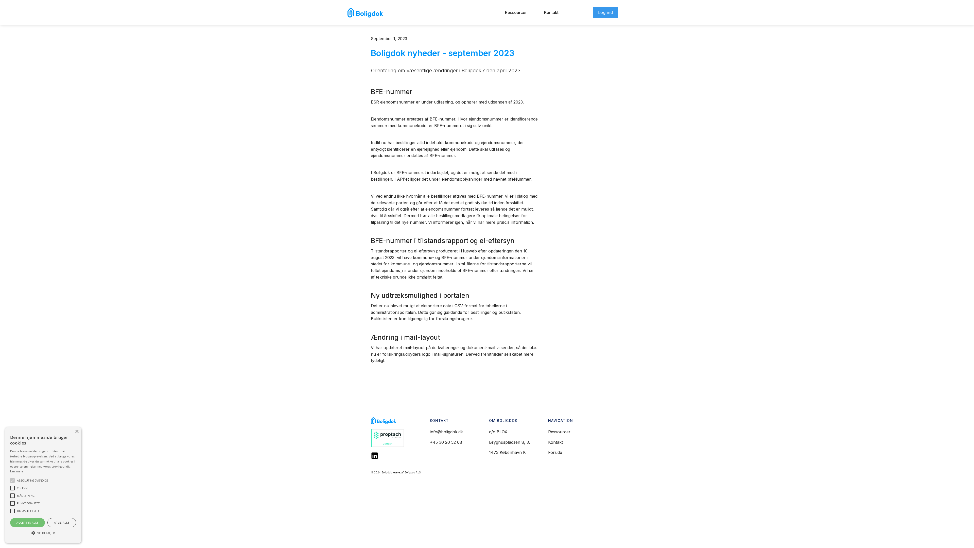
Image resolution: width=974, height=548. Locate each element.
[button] (43, 533)
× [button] (77, 432)
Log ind (605, 12)
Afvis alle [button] (61, 522)
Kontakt (551, 12)
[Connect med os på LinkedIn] (374, 455)
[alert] (43, 485)
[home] (365, 13)
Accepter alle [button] (27, 522)
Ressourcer (516, 12)
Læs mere (16, 471)
